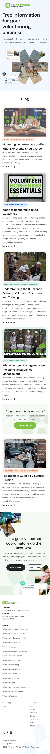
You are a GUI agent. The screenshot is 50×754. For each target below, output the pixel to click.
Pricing (32, 709)
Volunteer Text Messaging (12, 691)
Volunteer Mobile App (10, 665)
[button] (43, 5)
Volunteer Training (9, 696)
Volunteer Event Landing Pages (14, 651)
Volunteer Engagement (11, 647)
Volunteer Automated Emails (13, 633)
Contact (33, 716)
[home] (14, 5)
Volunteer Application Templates (15, 629)
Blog (4, 706)
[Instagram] (11, 732)
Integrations (35, 726)
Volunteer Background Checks (14, 638)
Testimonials (35, 719)
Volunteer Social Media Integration (16, 687)
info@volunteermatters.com (13, 616)
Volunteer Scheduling (10, 678)
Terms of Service (9, 740)
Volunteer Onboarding (11, 669)
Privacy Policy (7, 744)
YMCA (32, 722)
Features (5, 626)
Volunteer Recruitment (11, 674)
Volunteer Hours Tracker (12, 656)
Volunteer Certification (11, 642)
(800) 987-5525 (8, 619)
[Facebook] (7, 732)
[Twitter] (3, 732)
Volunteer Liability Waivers (12, 660)
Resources (6, 703)
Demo (32, 706)
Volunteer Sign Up (9, 683)
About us (33, 713)
